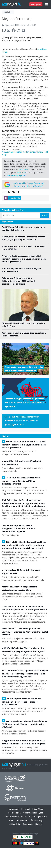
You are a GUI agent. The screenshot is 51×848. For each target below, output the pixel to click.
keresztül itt (24, 169)
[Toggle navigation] (46, 4)
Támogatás (36, 4)
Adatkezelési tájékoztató (15, 816)
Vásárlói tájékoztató (38, 816)
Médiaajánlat (14, 824)
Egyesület (25, 809)
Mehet (45, 215)
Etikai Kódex (37, 809)
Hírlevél (38, 824)
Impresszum (13, 809)
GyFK (11, 820)
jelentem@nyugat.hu (16, 175)
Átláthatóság (36, 820)
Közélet (9, 12)
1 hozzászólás (14, 198)
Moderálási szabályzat (33, 812)
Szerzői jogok (14, 812)
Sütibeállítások (22, 820)
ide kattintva (22, 172)
